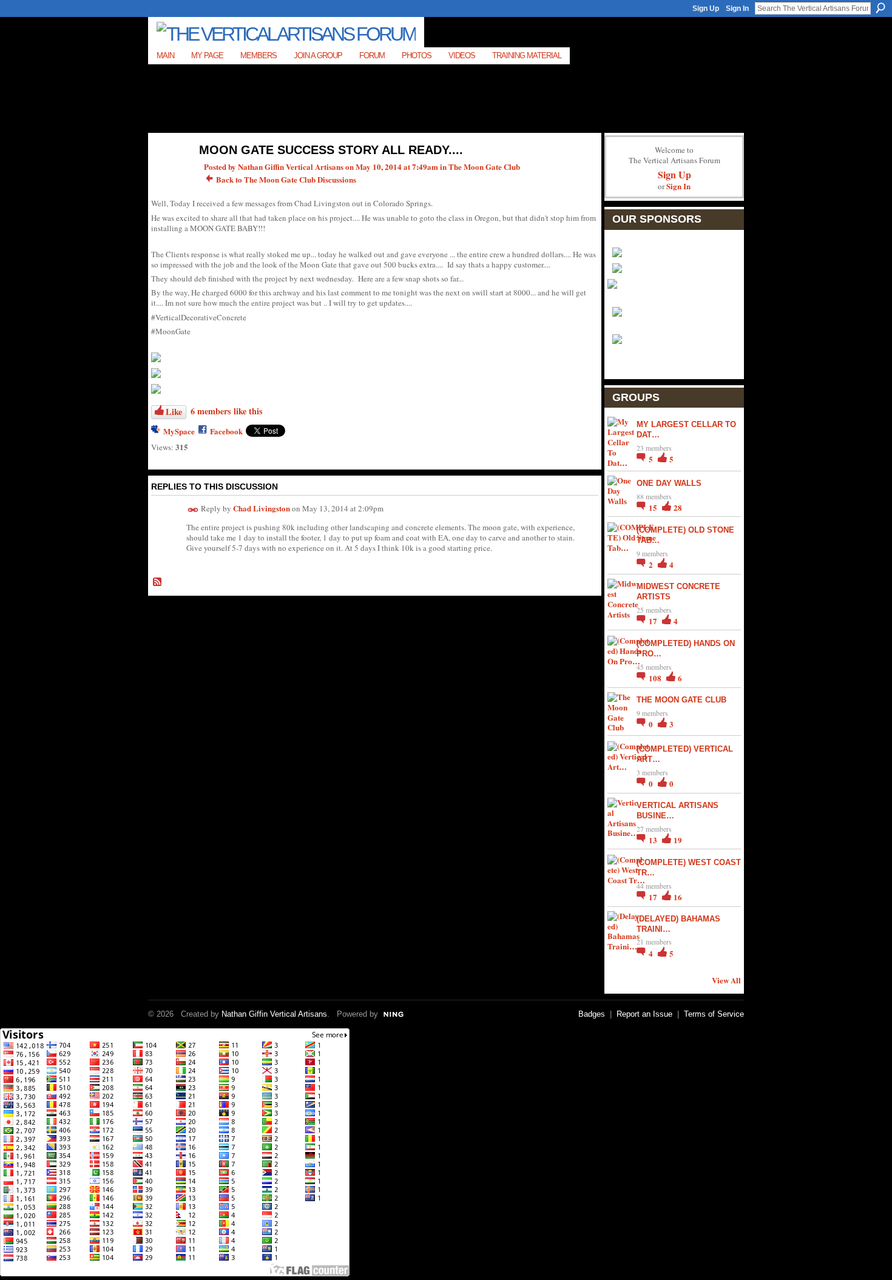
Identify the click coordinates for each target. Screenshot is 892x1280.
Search (880, 7)
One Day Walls (669, 483)
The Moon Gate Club (484, 166)
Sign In (737, 8)
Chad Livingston (261, 508)
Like (174, 411)
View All (726, 980)
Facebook (226, 431)
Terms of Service (714, 1014)
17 (654, 621)
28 (678, 507)
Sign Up (705, 8)
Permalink (193, 510)
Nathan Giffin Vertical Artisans (290, 166)
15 (654, 507)
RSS (157, 582)
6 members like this (227, 411)
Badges (591, 1014)
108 (656, 678)
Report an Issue (644, 1014)
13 (654, 840)
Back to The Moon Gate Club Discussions (286, 179)
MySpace (179, 431)
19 (678, 840)
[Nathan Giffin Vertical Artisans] (167, 175)
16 (678, 897)
